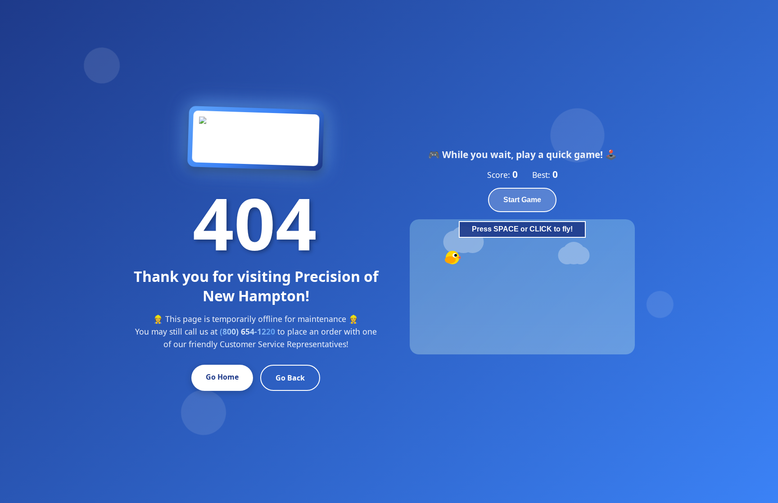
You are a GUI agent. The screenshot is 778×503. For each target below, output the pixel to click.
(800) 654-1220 (247, 331)
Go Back (290, 378)
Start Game (522, 200)
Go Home (222, 377)
